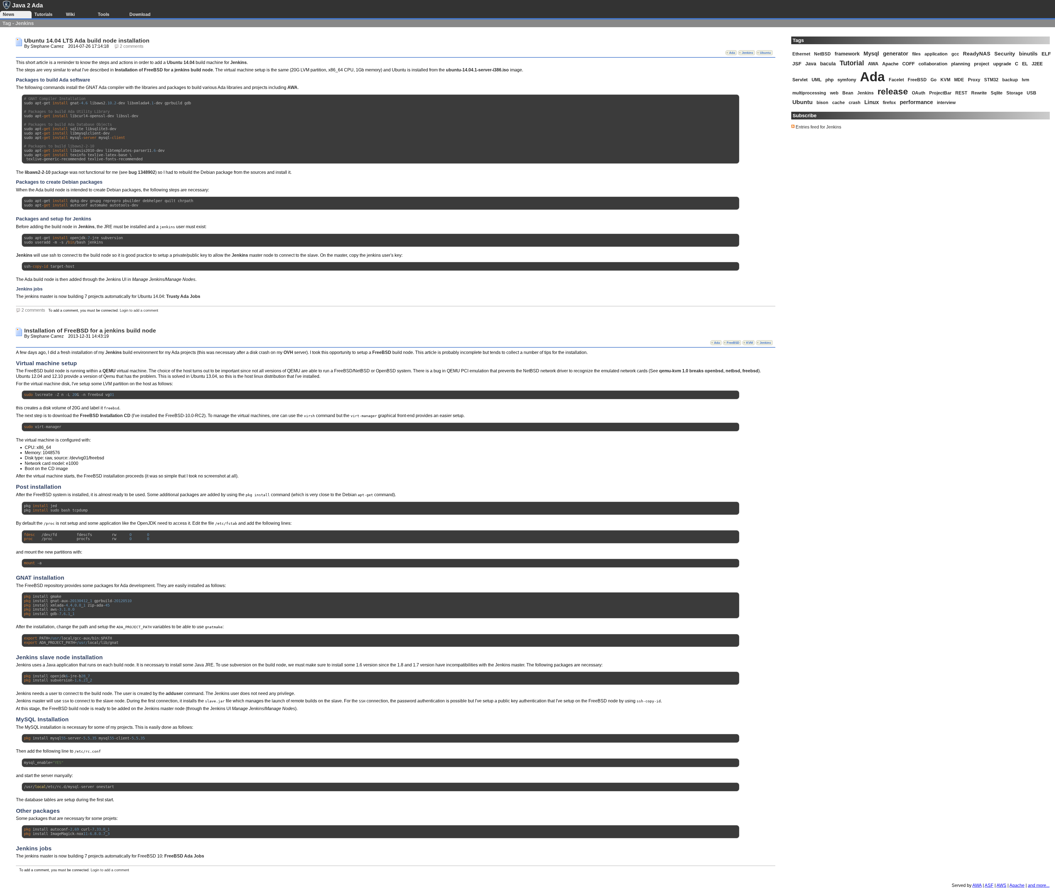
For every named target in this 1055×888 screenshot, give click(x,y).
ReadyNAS (976, 54)
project (981, 63)
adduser (174, 693)
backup (1010, 79)
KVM (749, 342)
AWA (292, 87)
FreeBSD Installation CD (105, 415)
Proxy (974, 79)
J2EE (1037, 63)
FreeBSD (733, 342)
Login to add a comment (139, 310)
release (893, 91)
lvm (1025, 79)
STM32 (991, 79)
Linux (871, 102)
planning (960, 63)
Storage (1014, 93)
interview (946, 102)
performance (916, 102)
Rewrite (979, 93)
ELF (1046, 54)
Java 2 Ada (27, 5)
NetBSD (822, 54)
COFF (908, 63)
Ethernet (801, 53)
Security (1004, 54)
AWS (1001, 885)
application (936, 54)
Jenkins (747, 52)
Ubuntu (765, 52)
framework (847, 54)
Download (140, 14)
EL (1025, 63)
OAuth (918, 93)
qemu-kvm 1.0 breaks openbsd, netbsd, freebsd (708, 370)
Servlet (800, 79)
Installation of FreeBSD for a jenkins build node (164, 70)
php (829, 79)
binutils (1028, 54)
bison (822, 102)
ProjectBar (940, 93)
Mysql (871, 54)
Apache (890, 63)
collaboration (932, 63)
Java (810, 63)
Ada (732, 52)
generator (895, 54)
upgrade (1002, 63)
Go (934, 79)
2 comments (131, 46)
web (834, 92)
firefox (889, 102)
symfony (846, 79)
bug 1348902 (142, 172)
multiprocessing (809, 92)
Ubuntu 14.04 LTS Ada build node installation (86, 40)
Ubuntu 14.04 (181, 62)
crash (854, 102)
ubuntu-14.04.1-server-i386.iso (477, 70)
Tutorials (43, 14)
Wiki (70, 14)
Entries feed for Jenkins (818, 127)
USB (1031, 93)
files (916, 54)
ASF (989, 885)
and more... (1039, 885)
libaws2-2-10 (38, 172)
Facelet (896, 79)
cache (838, 102)
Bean (847, 93)
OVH (288, 352)
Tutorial (852, 63)
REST (961, 93)
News (8, 14)
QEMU (109, 370)
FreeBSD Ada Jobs (184, 856)
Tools (103, 14)
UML (816, 79)
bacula (828, 63)
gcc (955, 54)
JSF (796, 63)
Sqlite (997, 93)
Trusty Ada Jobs (183, 296)
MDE (959, 79)
